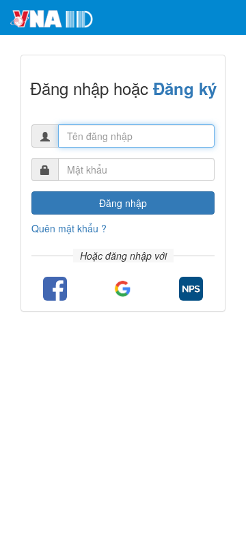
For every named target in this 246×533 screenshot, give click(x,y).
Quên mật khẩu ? (69, 228)
